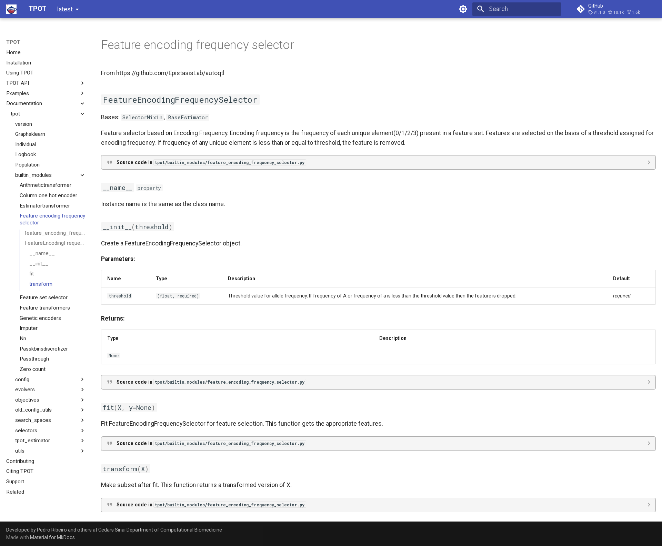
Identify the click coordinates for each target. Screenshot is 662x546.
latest (65, 9)
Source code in (211, 162)
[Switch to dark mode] (463, 9)
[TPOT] (11, 9)
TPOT (13, 42)
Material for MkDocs (52, 537)
